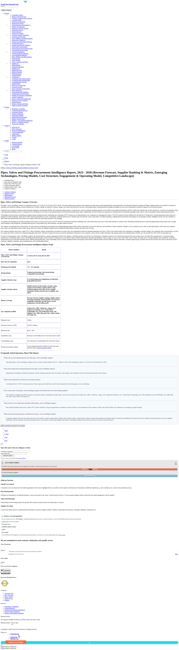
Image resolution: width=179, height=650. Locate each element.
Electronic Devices (17, 30)
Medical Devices (17, 70)
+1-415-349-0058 (6, 624)
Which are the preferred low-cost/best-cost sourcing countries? (22, 379)
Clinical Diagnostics (18, 67)
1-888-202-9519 (18, 624)
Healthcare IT (16, 68)
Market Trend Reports (18, 119)
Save (5, 437)
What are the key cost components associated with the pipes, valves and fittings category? (30, 403)
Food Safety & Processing (19, 47)
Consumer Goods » (17, 15)
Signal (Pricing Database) (11, 611)
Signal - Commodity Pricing (20, 122)
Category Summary (10, 192)
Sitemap (6, 600)
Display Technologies (18, 27)
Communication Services (19, 82)
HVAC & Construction (19, 85)
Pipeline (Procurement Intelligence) (14, 610)
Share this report (7, 455)
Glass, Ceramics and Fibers (20, 62)
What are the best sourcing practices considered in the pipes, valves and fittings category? (30, 414)
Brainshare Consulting (18, 109)
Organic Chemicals (17, 97)
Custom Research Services (20, 110)
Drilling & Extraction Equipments (22, 95)
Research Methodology (19, 130)
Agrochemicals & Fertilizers (20, 92)
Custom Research (9, 608)
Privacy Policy (22, 458)
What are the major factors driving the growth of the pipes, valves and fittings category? (29, 369)
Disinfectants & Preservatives (20, 94)
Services (6, 107)
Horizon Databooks (17, 114)
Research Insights (17, 142)
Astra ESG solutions (18, 124)
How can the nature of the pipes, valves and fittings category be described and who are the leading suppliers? (36, 390)
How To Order (8, 595)
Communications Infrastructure (21, 80)
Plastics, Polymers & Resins (20, 104)
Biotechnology (16, 65)
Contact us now (5, 521)
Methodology (8, 195)
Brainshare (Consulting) (11, 606)
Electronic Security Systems (20, 28)
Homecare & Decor (17, 23)
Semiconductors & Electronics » (21, 25)
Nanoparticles (16, 58)
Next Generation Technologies (21, 89)
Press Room (15, 147)
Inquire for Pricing (89, 475)
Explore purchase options (44, 348)
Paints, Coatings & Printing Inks (21, 99)
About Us (7, 125)
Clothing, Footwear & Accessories (22, 18)
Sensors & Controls (17, 33)
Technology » (16, 77)
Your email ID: (5, 453)
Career (14, 139)
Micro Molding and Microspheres (22, 57)
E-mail (6, 434)
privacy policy (62, 535)
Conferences (15, 134)
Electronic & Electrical (18, 22)
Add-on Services (9, 198)
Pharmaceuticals (16, 73)
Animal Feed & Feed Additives (21, 45)
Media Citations (16, 135)
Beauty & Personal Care (19, 16)
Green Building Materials (19, 55)
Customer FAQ (9, 593)
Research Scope (9, 193)
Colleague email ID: (7, 451)
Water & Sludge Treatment (20, 105)
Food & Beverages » (18, 43)
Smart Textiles (16, 60)
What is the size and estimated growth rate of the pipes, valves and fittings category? (28, 358)
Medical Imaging (17, 72)
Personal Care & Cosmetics (20, 100)
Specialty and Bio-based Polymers (22, 42)
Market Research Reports (19, 117)
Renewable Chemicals (18, 40)
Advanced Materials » (18, 52)
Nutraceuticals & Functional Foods (22, 48)
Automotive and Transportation (21, 78)
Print (5, 440)
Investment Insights (17, 115)
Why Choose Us (17, 129)
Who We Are (16, 127)
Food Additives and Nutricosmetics (22, 38)
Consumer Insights (17, 112)
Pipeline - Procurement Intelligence (22, 120)
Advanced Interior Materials (20, 53)
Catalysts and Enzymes (19, 37)
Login (6, 154)
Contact (14, 137)
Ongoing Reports (17, 144)
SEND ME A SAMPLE (90, 469)
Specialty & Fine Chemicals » (20, 35)
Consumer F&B (16, 20)
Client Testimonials (17, 132)
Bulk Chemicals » (17, 90)
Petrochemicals (16, 102)
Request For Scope (10, 197)
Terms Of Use (8, 598)
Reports (6, 13)
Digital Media (16, 84)
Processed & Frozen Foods (20, 50)
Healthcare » (15, 63)
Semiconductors (16, 32)
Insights (6, 140)
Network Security (17, 87)
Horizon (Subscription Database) (14, 613)
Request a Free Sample (16, 642)
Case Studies (15, 146)
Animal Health (16, 75)
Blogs (13, 149)
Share (6, 430)
